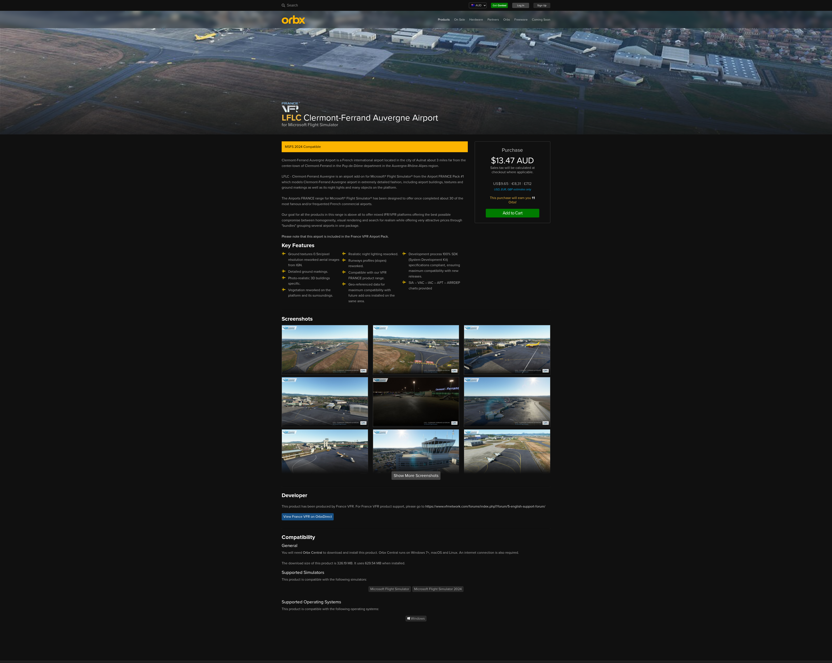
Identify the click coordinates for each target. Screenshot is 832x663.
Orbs (506, 19)
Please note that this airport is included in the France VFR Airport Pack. (335, 236)
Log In (520, 5)
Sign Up (541, 5)
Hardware (476, 19)
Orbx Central (312, 552)
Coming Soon (541, 19)
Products (444, 19)
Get (499, 5)
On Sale (459, 19)
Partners (493, 19)
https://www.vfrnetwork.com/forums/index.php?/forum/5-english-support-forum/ (485, 506)
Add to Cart (512, 213)
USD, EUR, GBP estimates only (512, 189)
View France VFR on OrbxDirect (307, 516)
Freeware (521, 19)
